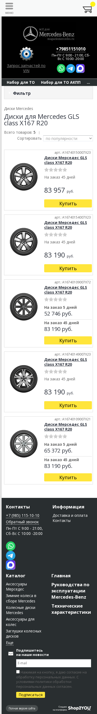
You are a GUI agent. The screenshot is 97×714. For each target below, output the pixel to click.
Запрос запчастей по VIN (26, 68)
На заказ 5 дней (60, 308)
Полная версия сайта (22, 708)
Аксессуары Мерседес (16, 586)
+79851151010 (70, 49)
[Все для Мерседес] (48, 34)
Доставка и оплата (70, 515)
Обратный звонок (22, 521)
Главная (61, 575)
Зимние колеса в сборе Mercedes (21, 598)
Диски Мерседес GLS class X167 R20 (65, 160)
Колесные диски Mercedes (20, 610)
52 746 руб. (58, 314)
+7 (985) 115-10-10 (22, 515)
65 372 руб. (58, 451)
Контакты (18, 507)
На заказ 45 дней (61, 323)
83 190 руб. (58, 329)
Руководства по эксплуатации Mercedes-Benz (70, 590)
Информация (68, 507)
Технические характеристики (71, 609)
